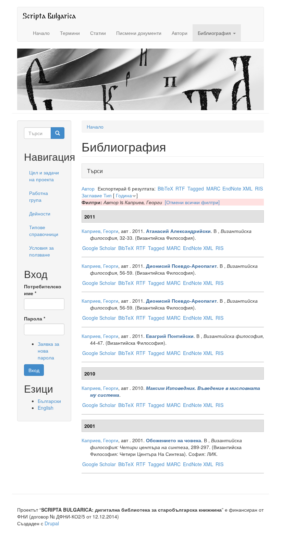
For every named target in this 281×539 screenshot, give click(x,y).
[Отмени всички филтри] (192, 202)
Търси (97, 171)
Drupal (52, 523)
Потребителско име (42, 290)
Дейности (39, 213)
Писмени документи (138, 32)
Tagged (195, 188)
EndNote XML (237, 188)
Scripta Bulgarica (49, 15)
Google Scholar (99, 248)
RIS (259, 188)
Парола (34, 318)
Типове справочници (43, 230)
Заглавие (92, 195)
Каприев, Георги (100, 230)
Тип (107, 195)
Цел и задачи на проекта (44, 176)
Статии (98, 32)
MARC (213, 188)
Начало (41, 32)
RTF (180, 188)
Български (49, 400)
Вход (33, 370)
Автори (179, 32)
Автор (88, 188)
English (45, 407)
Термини (70, 32)
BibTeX (165, 188)
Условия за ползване (41, 251)
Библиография (215, 32)
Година (124, 195)
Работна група (38, 196)
